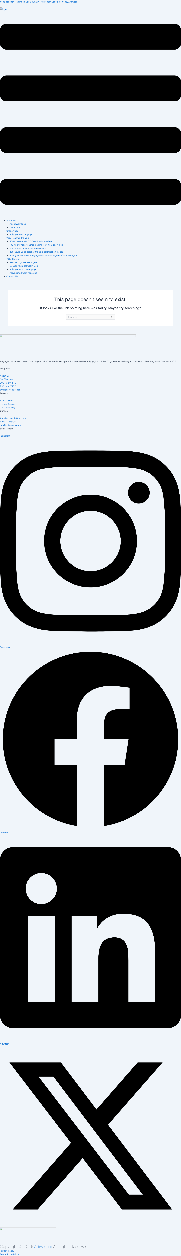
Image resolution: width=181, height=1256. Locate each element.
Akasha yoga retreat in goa (23, 262)
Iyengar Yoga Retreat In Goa (24, 266)
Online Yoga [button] (12, 231)
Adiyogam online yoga (21, 234)
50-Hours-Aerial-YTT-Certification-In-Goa (31, 241)
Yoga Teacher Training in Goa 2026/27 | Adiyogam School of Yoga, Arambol (38, 1)
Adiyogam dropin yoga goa (23, 273)
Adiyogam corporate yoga (23, 269)
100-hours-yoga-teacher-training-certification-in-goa (36, 244)
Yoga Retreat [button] (12, 259)
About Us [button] (11, 220)
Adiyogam (43, 1246)
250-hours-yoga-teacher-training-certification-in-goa (36, 251)
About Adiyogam (18, 224)
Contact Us (12, 276)
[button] (90, 115)
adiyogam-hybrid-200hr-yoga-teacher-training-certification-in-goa (43, 255)
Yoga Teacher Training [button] (17, 238)
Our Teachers (16, 227)
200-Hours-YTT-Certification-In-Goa (28, 248)
